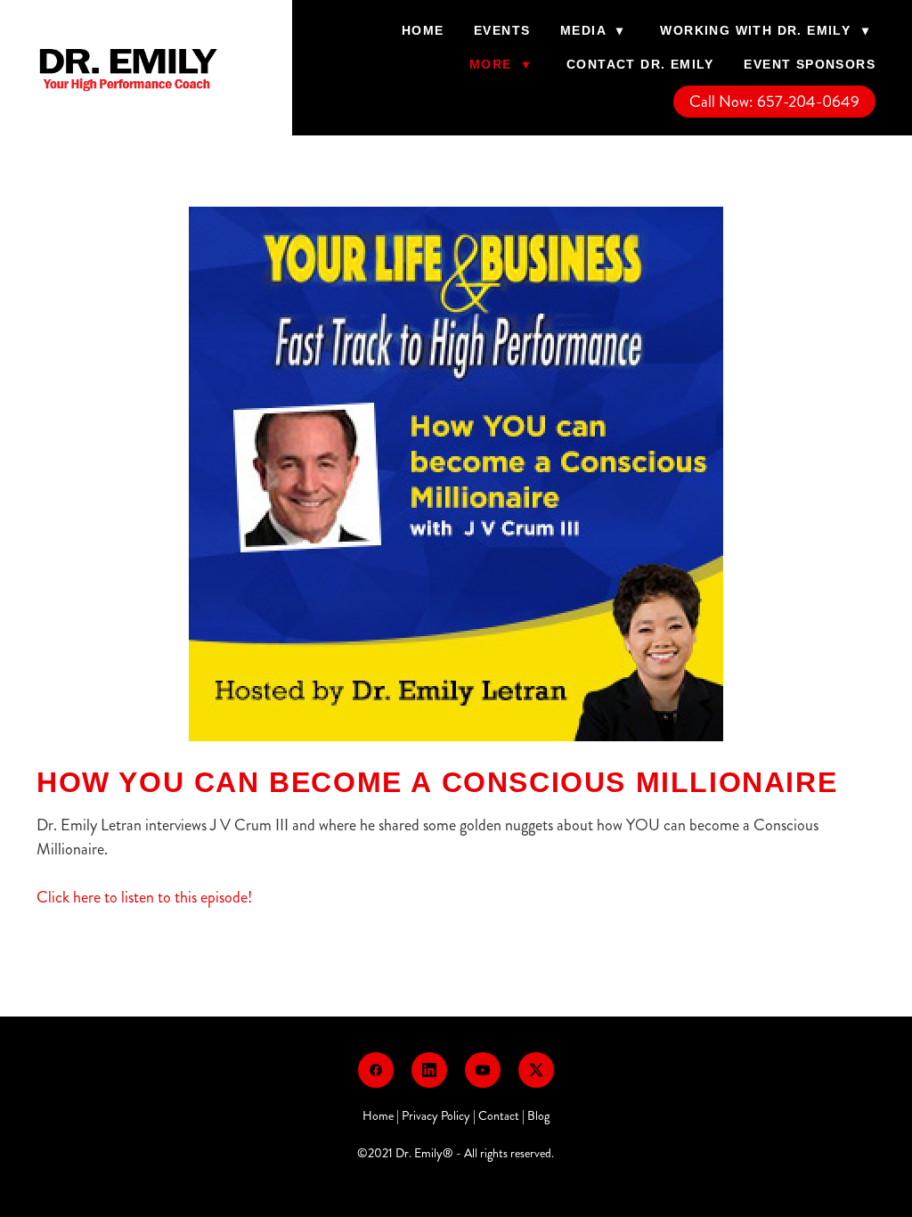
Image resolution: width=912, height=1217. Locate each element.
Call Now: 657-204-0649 (774, 101)
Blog (538, 1115)
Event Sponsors (809, 64)
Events (502, 30)
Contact (498, 1115)
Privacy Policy (436, 1115)
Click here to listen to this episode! (144, 897)
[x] (536, 1070)
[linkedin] (429, 1070)
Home (423, 30)
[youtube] (483, 1070)
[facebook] (376, 1070)
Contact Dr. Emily (640, 64)
